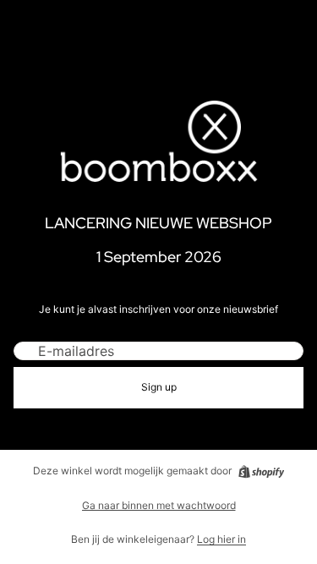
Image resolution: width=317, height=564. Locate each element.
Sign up (159, 387)
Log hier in (221, 539)
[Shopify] (261, 472)
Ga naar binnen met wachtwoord (159, 505)
